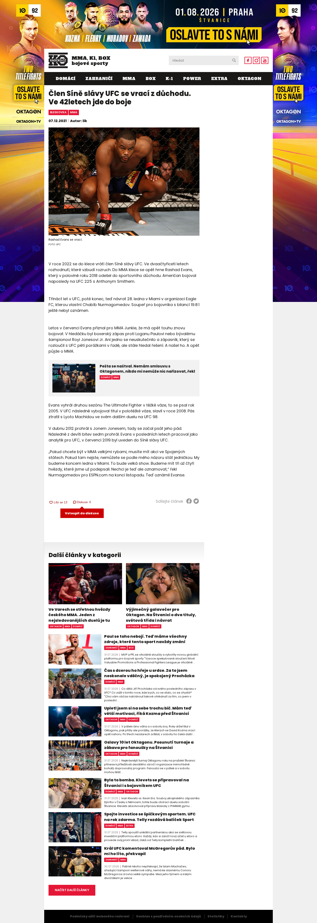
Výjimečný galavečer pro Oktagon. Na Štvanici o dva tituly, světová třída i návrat (161, 615)
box (131, 647)
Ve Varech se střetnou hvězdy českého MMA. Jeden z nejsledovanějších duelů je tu (79, 615)
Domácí (65, 78)
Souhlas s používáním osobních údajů (168, 916)
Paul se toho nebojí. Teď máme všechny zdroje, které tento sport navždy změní (145, 639)
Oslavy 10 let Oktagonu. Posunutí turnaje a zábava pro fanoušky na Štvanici (149, 744)
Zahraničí (98, 78)
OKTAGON (249, 78)
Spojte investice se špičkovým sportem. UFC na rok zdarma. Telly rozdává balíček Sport (150, 816)
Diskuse (84, 502)
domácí (77, 626)
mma (73, 112)
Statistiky (215, 916)
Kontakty (239, 916)
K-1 (169, 78)
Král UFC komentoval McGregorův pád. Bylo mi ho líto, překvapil (149, 851)
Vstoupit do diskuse (82, 513)
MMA (128, 78)
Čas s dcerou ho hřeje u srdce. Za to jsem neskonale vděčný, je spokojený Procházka (149, 673)
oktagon (56, 626)
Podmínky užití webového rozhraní (100, 916)
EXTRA (219, 78)
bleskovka (58, 112)
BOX (151, 78)
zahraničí (111, 647)
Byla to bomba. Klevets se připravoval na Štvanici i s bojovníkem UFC (146, 782)
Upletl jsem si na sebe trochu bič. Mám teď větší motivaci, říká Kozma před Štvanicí (147, 710)
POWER (192, 78)
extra (129, 825)
